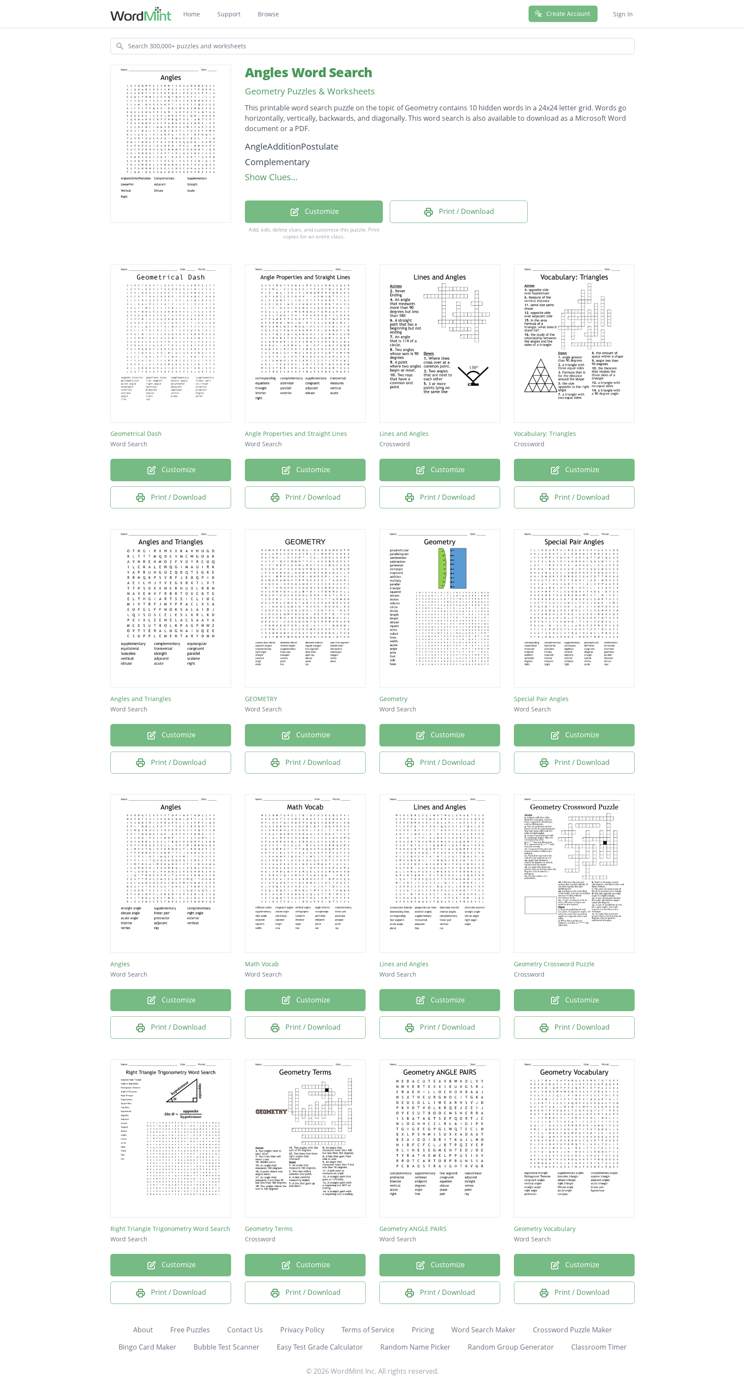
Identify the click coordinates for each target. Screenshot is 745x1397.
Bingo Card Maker (147, 1347)
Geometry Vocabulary (545, 1229)
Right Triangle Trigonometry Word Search (170, 1229)
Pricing (423, 1329)
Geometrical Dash (136, 433)
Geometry (393, 699)
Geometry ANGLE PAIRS (413, 1229)
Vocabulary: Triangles (545, 433)
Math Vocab (262, 964)
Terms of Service (367, 1329)
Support (229, 14)
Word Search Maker (483, 1329)
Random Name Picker (415, 1347)
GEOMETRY (261, 699)
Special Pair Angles (541, 699)
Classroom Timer (599, 1347)
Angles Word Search (308, 72)
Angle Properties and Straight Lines (296, 433)
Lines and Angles (404, 433)
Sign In (623, 14)
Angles (120, 964)
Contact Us (245, 1329)
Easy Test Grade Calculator (320, 1347)
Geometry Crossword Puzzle (554, 964)
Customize (321, 211)
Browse (268, 14)
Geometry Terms (269, 1229)
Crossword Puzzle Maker (572, 1329)
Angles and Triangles (140, 699)
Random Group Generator (511, 1347)
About (143, 1329)
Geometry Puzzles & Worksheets (310, 91)
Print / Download (465, 211)
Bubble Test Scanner (227, 1347)
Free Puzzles (190, 1329)
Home (191, 14)
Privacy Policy (302, 1329)
